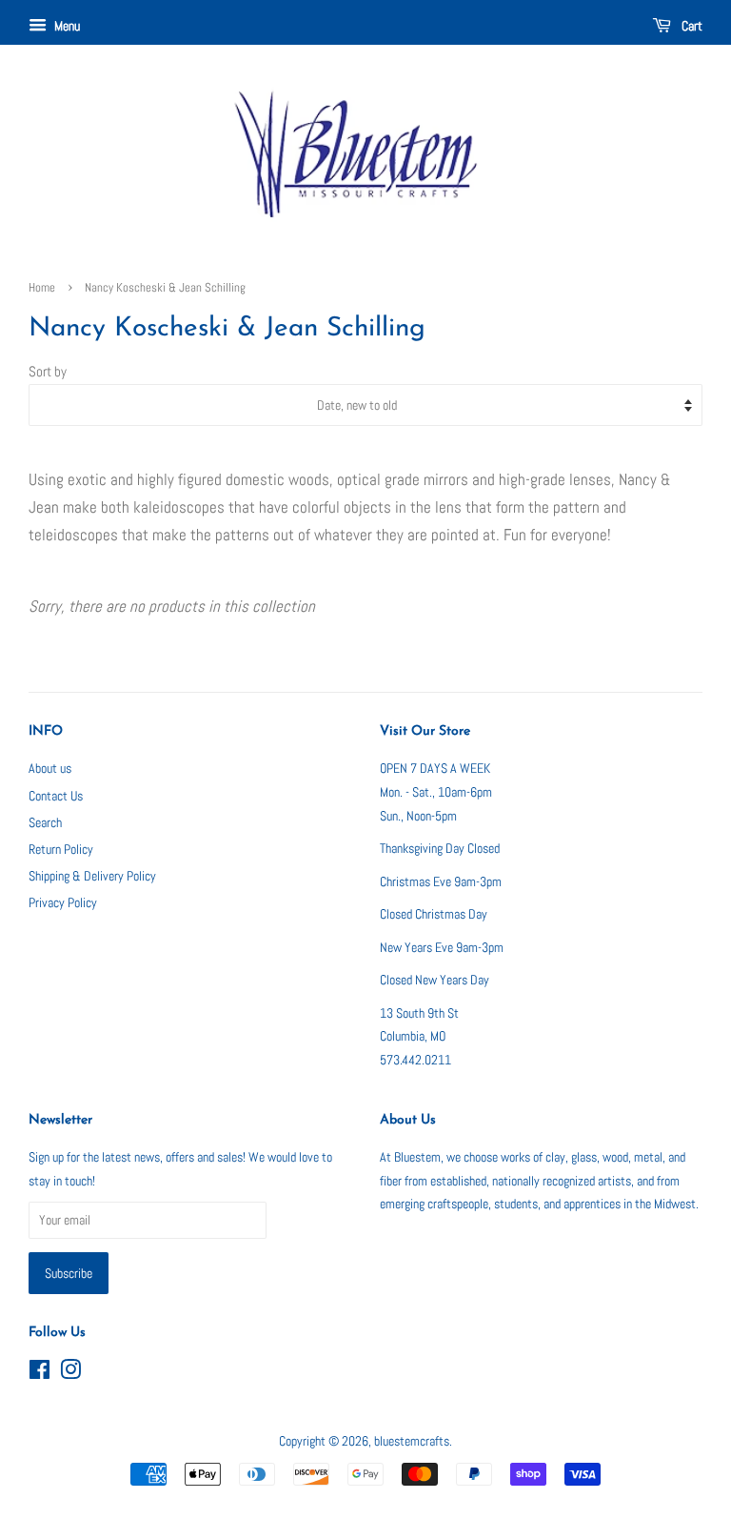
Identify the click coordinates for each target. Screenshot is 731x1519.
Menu (65, 25)
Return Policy (61, 849)
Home (42, 287)
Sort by (48, 371)
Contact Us (56, 795)
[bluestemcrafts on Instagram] (70, 1373)
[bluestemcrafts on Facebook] (39, 1373)
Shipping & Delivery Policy (92, 875)
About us (50, 768)
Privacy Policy (63, 902)
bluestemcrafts (411, 1440)
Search (45, 822)
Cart (690, 25)
